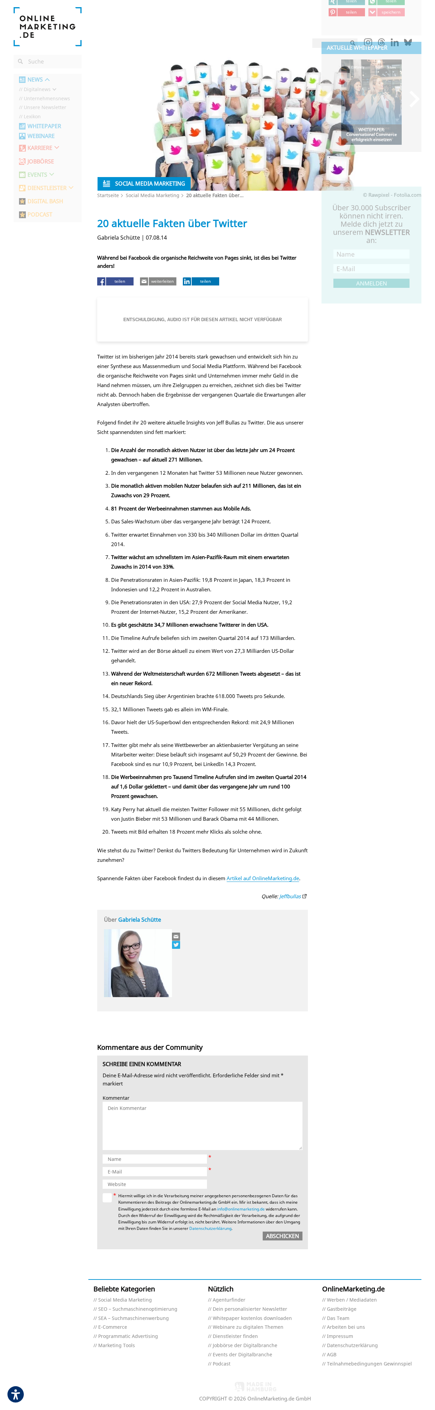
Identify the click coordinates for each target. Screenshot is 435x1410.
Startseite (108, 195)
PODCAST (40, 214)
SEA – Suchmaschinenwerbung (133, 1318)
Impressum (340, 1336)
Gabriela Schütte (139, 919)
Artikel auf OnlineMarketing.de (263, 878)
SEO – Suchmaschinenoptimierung (137, 1309)
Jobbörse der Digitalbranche (245, 1345)
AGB (331, 1355)
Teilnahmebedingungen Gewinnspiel (369, 1364)
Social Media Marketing (152, 195)
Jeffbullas (290, 896)
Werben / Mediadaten (352, 1300)
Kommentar (116, 1098)
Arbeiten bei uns (346, 1327)
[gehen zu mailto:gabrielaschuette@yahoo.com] (176, 937)
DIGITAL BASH (45, 201)
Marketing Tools (116, 1345)
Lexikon (32, 117)
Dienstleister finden (235, 1336)
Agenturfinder (229, 1300)
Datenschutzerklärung (210, 1228)
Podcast (221, 1364)
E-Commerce (112, 1327)
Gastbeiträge (341, 1309)
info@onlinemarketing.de (241, 1209)
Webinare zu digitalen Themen (248, 1327)
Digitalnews (37, 89)
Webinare (41, 136)
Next (411, 98)
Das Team (338, 1318)
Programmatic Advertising (128, 1336)
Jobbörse (41, 161)
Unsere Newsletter (45, 107)
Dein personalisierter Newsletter (250, 1309)
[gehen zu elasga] (176, 945)
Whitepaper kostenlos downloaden (252, 1318)
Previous (331, 98)
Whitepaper (44, 126)
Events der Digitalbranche (242, 1355)
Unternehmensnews (47, 99)
